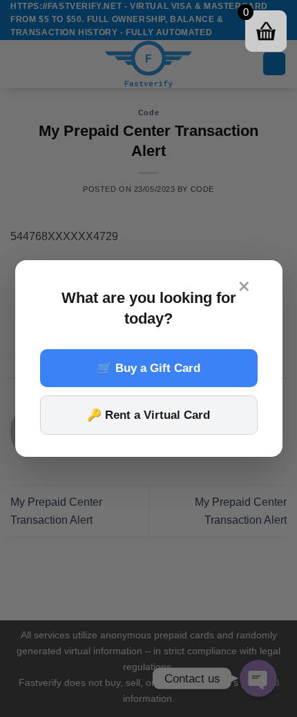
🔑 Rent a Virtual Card (148, 415)
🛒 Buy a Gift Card (148, 368)
